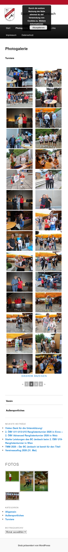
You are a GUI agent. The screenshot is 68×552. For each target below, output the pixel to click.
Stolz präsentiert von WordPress (34, 545)
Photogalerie (22, 28)
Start (8, 27)
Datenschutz (27, 34)
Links (53, 27)
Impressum (11, 34)
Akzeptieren (38, 27)
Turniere (9, 519)
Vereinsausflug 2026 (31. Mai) (21, 450)
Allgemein (10, 511)
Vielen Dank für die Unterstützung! (23, 428)
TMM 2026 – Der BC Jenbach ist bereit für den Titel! (33, 446)
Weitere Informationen (38, 22)
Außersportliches (14, 515)
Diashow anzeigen (34, 376)
